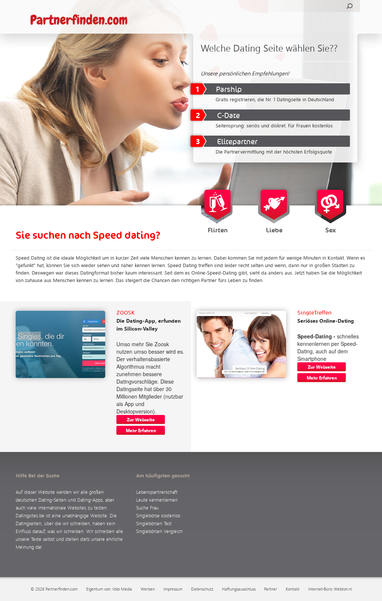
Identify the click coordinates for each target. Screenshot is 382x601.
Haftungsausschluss (239, 589)
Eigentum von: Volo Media (109, 589)
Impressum (172, 589)
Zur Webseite (141, 419)
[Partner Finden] (82, 20)
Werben (148, 589)
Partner (270, 589)
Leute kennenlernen (157, 499)
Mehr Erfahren (141, 430)
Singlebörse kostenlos (158, 515)
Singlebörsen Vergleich (159, 531)
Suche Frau (147, 507)
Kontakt (293, 589)
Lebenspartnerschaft (157, 492)
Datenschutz (202, 589)
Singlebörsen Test (154, 523)
